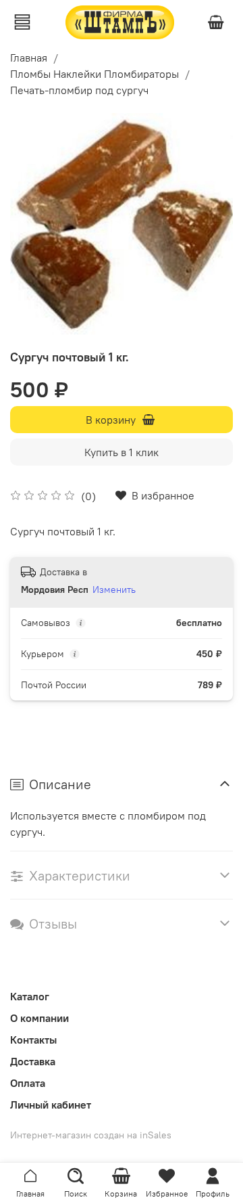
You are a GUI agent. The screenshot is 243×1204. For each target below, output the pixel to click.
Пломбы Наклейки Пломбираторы (94, 74)
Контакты (33, 1039)
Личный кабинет (50, 1104)
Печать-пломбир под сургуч (79, 90)
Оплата (27, 1083)
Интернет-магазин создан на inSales (90, 1135)
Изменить (114, 589)
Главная (28, 57)
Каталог (29, 996)
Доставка (32, 1061)
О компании (39, 1018)
